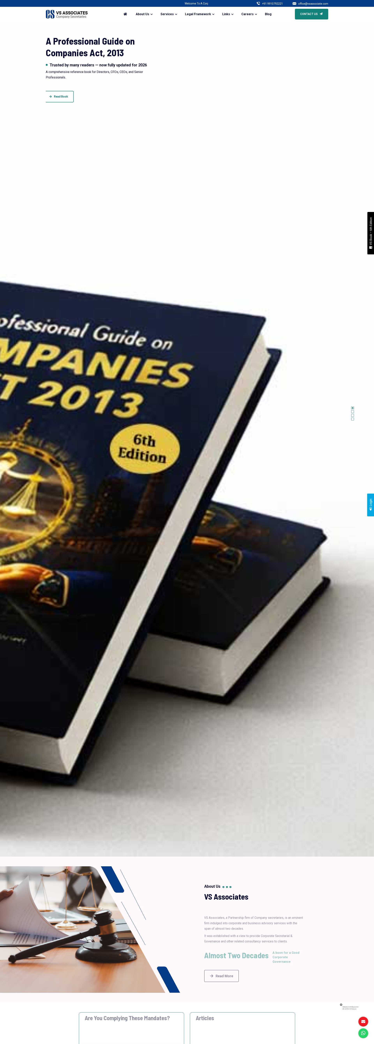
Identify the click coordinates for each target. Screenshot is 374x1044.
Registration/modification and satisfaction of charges (236, 1027)
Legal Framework (198, 14)
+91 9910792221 (272, 3)
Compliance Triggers (100, 1027)
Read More (224, 969)
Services (167, 14)
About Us (142, 14)
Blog (268, 14)
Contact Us (309, 14)
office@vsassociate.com (313, 3)
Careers (247, 14)
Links (226, 14)
